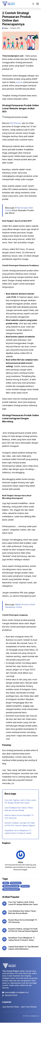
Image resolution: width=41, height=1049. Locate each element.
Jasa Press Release (28, 1007)
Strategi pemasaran (12, 889)
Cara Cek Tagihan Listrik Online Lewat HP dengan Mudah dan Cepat (23, 903)
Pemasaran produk (11, 886)
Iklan (6, 883)
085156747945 (11, 995)
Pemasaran (16, 883)
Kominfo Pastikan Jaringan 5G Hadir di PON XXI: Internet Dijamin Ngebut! (23, 930)
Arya (6, 28)
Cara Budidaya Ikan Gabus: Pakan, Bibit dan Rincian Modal (22, 912)
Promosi (25, 886)
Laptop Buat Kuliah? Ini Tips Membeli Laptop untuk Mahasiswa (23, 947)
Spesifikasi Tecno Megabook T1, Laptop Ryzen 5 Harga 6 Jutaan (21, 939)
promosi (18, 82)
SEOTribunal (15, 123)
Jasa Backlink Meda (10, 1007)
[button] (33, 4)
